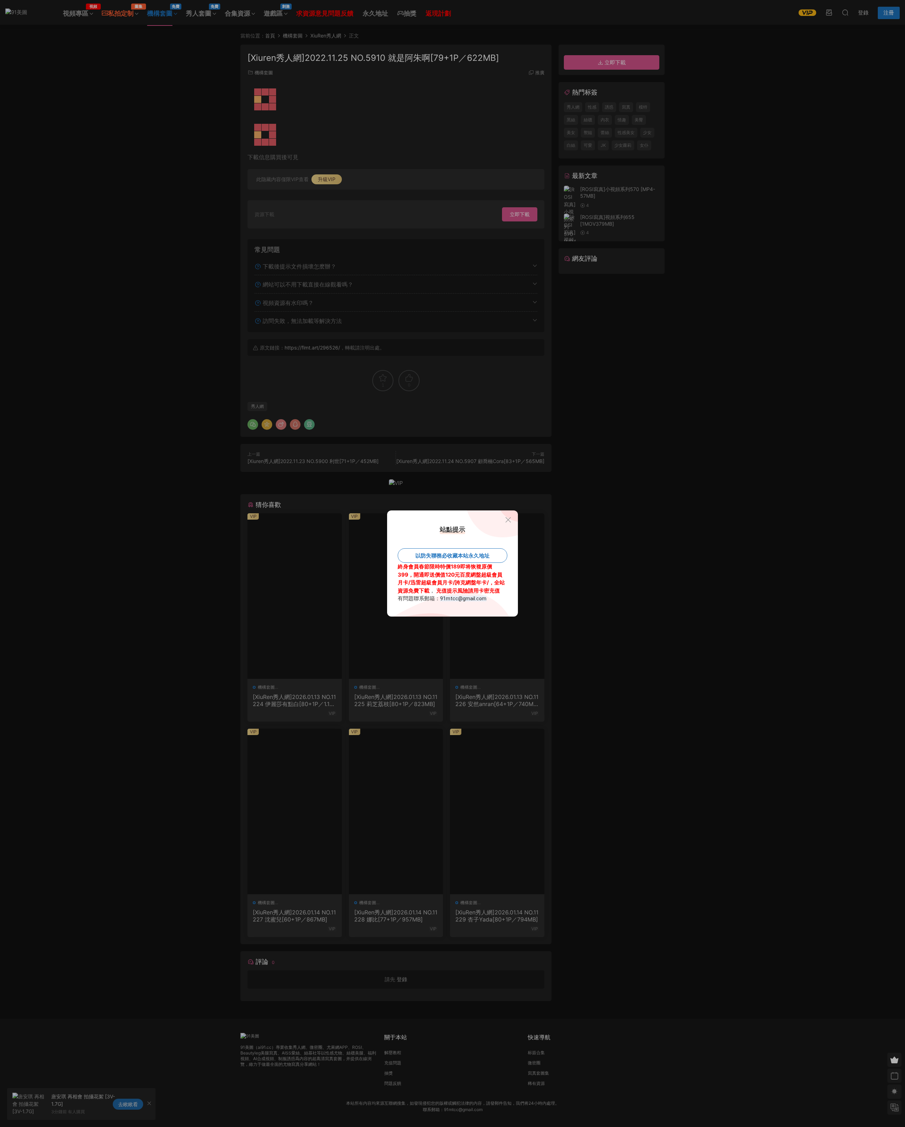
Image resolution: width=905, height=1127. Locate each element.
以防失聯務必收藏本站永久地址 (452, 555)
